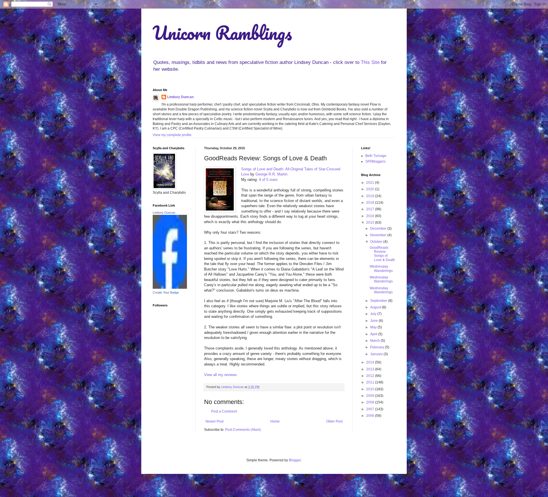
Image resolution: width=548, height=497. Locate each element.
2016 (370, 216)
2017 (370, 209)
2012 (370, 376)
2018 (370, 203)
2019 (370, 196)
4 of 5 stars (268, 179)
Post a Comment (224, 411)
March (375, 341)
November (378, 235)
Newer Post (214, 421)
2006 (370, 416)
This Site (370, 62)
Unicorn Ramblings (222, 33)
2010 (370, 389)
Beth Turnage (375, 156)
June (374, 321)
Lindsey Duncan (180, 97)
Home (275, 421)
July (373, 314)
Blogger (295, 460)
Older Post (334, 421)
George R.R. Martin (271, 174)
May (374, 327)
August (376, 307)
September (379, 301)
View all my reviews (220, 375)
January (377, 354)
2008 (370, 402)
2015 (370, 223)
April (374, 334)
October (376, 242)
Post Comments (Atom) (243, 430)
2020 (370, 189)
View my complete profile (172, 135)
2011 (370, 382)
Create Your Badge (166, 292)
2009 (370, 396)
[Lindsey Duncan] (170, 288)
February (377, 347)
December (378, 229)
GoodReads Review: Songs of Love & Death (382, 254)
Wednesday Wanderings (381, 268)
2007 (370, 409)
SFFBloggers (375, 161)
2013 (370, 369)
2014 (370, 362)
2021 (370, 183)
